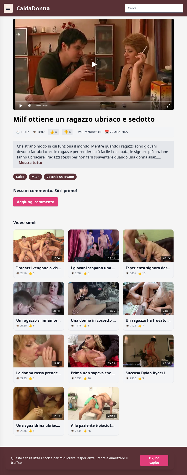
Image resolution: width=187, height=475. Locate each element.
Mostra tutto (30, 162)
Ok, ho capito (154, 460)
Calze (20, 176)
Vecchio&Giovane (60, 176)
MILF (35, 176)
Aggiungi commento (35, 201)
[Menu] (8, 8)
